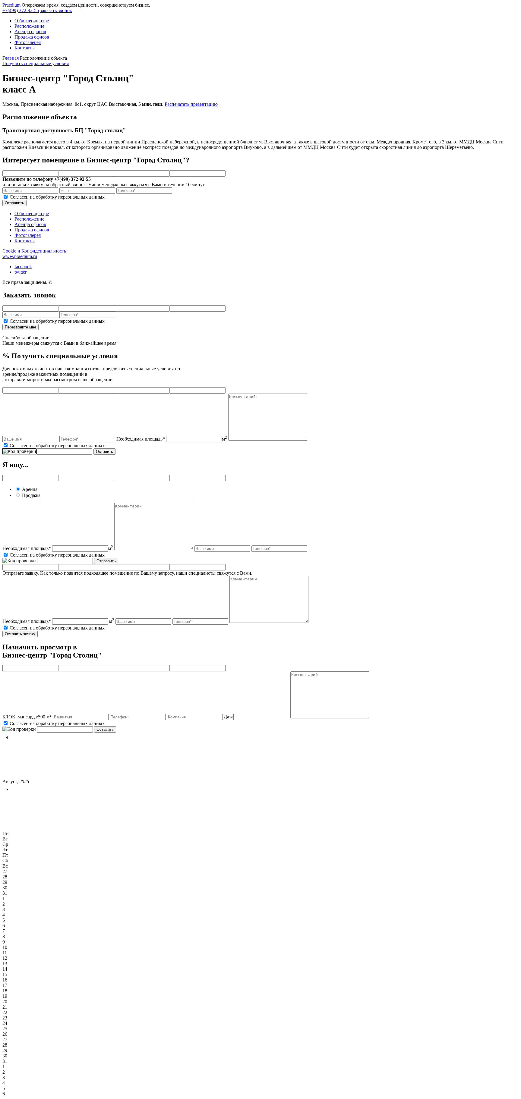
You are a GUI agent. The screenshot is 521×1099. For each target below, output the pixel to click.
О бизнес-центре (31, 20)
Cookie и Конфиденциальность (34, 250)
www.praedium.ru (19, 256)
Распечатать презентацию (191, 104)
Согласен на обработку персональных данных (57, 196)
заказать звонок (56, 10)
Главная (10, 58)
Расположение (29, 26)
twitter (20, 272)
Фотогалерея (27, 42)
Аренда (29, 489)
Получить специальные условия (35, 63)
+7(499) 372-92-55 (20, 10)
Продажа (31, 495)
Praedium (11, 5)
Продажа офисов (31, 36)
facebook (23, 266)
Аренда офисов (30, 31)
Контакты (24, 47)
